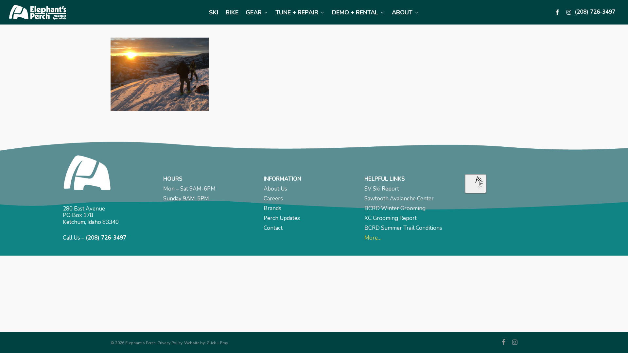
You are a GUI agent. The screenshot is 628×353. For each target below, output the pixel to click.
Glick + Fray (217, 342)
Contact (273, 228)
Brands (272, 208)
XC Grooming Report (390, 218)
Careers (273, 198)
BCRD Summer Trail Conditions (403, 228)
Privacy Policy (170, 342)
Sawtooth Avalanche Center (399, 198)
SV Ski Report (381, 189)
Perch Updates (282, 218)
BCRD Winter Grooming (395, 208)
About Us (275, 189)
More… (372, 238)
